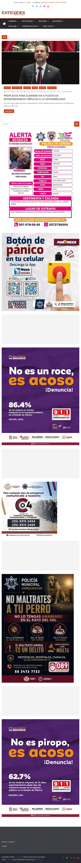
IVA (37, 91)
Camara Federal (17, 88)
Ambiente (7, 88)
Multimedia (57, 21)
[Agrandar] (77, 133)
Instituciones (27, 21)
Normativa (53, 91)
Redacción (8, 91)
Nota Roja (12, 26)
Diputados (42, 21)
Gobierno (12, 21)
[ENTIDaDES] (4, 23)
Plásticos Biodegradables (64, 91)
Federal (35, 88)
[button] (17, 21)
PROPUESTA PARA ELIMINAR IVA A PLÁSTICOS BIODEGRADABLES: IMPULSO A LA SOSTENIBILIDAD (34, 97)
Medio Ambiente (44, 91)
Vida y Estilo (48, 26)
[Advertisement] (40, 329)
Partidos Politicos (29, 26)
